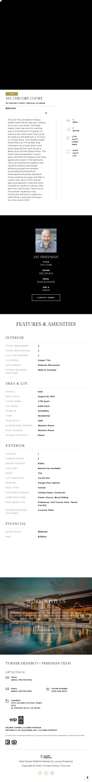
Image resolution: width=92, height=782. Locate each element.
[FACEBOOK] (40, 773)
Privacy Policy (51, 766)
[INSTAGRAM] (46, 773)
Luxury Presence (63, 761)
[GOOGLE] (52, 773)
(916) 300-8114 (46, 273)
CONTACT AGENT (46, 298)
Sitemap (65, 766)
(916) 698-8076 (59, 691)
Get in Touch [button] (46, 630)
